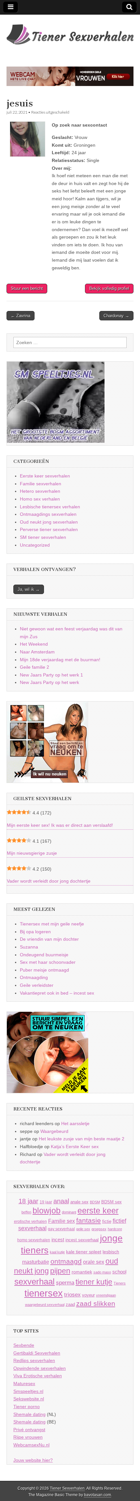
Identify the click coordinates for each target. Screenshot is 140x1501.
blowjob (47, 1210)
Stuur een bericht (27, 288)
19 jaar (46, 1202)
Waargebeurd (54, 1131)
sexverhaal (34, 1281)
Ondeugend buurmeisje (44, 954)
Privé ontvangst (29, 1429)
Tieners (120, 1283)
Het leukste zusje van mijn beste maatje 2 (81, 1138)
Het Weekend (34, 644)
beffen (26, 1212)
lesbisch (111, 1251)
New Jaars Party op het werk (49, 682)
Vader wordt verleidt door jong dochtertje (49, 881)
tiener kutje (94, 1282)
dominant (69, 1212)
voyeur (88, 1295)
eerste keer (98, 1210)
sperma (65, 1283)
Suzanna (29, 946)
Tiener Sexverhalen (67, 1488)
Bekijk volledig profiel (109, 288)
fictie (106, 1221)
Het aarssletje (75, 1123)
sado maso (102, 1272)
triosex (72, 1295)
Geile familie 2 (34, 667)
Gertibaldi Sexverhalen (36, 1353)
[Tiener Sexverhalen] (70, 31)
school (119, 1271)
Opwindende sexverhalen (39, 1368)
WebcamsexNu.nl (31, 1444)
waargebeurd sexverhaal (44, 1305)
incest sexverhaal (82, 1239)
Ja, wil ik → (29, 589)
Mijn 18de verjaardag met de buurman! (60, 659)
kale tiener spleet (83, 1251)
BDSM (95, 1202)
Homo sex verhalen (40, 499)
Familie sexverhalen (40, 483)
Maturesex (24, 1383)
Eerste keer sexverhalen (45, 475)
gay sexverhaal (61, 1229)
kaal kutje (57, 1252)
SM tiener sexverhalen (43, 537)
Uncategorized (35, 545)
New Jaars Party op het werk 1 (51, 674)
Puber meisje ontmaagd (44, 970)
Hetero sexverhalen (40, 491)
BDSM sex (111, 1201)
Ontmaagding (34, 977)
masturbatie (35, 1262)
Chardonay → (116, 315)
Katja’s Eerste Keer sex (75, 1146)
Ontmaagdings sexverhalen (48, 514)
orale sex (93, 1262)
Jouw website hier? (33, 1460)
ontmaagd (66, 1261)
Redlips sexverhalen (34, 1360)
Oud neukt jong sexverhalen (49, 522)
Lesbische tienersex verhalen (50, 506)
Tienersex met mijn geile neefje (52, 923)
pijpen (60, 1271)
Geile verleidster (36, 985)
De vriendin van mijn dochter (49, 939)
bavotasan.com (97, 1495)
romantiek (82, 1272)
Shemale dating (29, 1414)
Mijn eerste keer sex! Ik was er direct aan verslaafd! (60, 825)
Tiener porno (26, 1406)
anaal (61, 1201)
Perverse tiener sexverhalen (49, 529)
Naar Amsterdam (37, 651)
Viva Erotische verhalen (37, 1375)
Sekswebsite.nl (28, 1398)
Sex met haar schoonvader (48, 962)
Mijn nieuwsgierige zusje (32, 853)
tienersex (43, 1293)
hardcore (115, 1229)
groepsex (98, 1229)
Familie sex (61, 1221)
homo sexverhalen (33, 1240)
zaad (70, 1304)
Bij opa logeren (35, 931)
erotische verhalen (30, 1221)
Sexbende (23, 1345)
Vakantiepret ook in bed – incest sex (57, 993)
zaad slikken (95, 1304)
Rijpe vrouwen (28, 1437)
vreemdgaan (106, 1295)
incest (57, 1239)
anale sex (79, 1201)
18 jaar (28, 1201)
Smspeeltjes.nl (28, 1391)
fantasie (88, 1220)
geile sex (83, 1229)
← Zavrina (20, 315)
